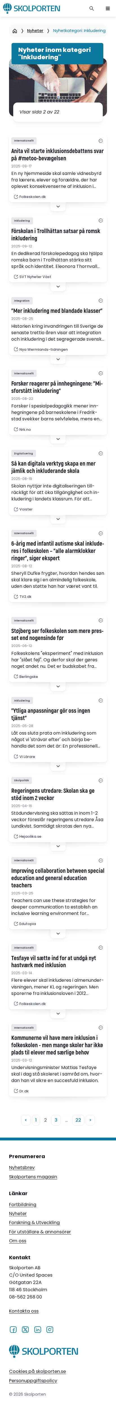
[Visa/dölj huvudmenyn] (108, 8)
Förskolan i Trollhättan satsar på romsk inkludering (55, 235)
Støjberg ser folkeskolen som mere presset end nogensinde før (57, 635)
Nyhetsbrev (22, 1167)
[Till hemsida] (43, 1352)
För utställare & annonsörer (40, 1232)
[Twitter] (25, 1329)
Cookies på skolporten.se (37, 1371)
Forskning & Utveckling (34, 1222)
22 (78, 1120)
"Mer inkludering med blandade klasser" (56, 311)
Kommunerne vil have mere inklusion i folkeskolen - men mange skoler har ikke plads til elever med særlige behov (57, 1045)
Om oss (17, 1241)
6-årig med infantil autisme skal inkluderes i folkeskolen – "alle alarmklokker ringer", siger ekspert (57, 551)
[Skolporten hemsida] (31, 8)
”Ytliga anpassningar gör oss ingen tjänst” (50, 714)
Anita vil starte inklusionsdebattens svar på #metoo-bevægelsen (57, 155)
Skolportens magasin (33, 1177)
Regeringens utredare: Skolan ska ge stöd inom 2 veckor (53, 794)
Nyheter (35, 30)
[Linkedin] (38, 1329)
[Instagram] (50, 1329)
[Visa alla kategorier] (101, 141)
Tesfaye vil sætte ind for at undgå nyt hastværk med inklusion (53, 962)
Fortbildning (22, 1204)
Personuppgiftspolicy (33, 1380)
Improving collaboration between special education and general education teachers (57, 878)
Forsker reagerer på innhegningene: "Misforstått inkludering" (57, 387)
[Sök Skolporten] (92, 8)
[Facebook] (13, 1329)
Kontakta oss (24, 1311)
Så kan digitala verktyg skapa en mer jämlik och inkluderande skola (53, 467)
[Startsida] (14, 31)
